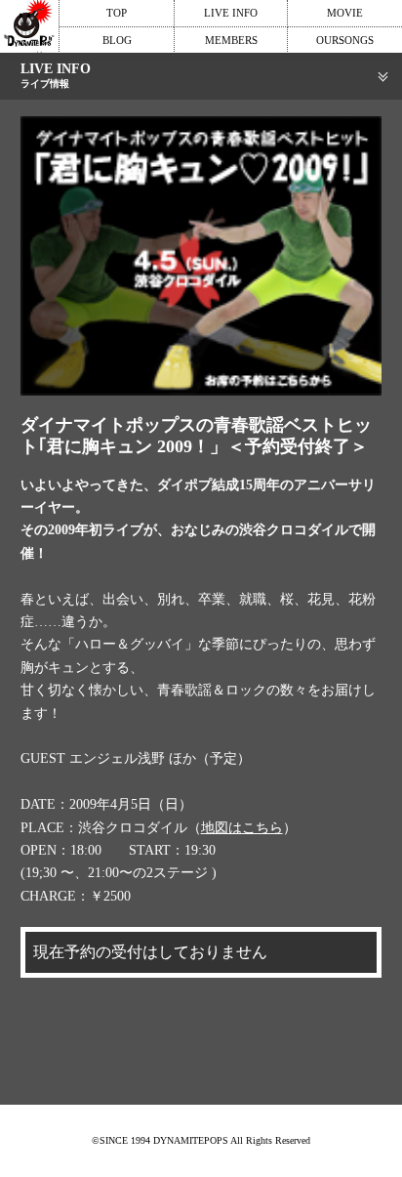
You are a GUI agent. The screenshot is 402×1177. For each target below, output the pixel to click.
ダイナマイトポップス (29, 26)
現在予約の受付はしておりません (150, 952)
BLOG (117, 40)
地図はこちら (242, 827)
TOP (116, 13)
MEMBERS (231, 40)
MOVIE (345, 13)
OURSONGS (345, 40)
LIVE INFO (231, 13)
